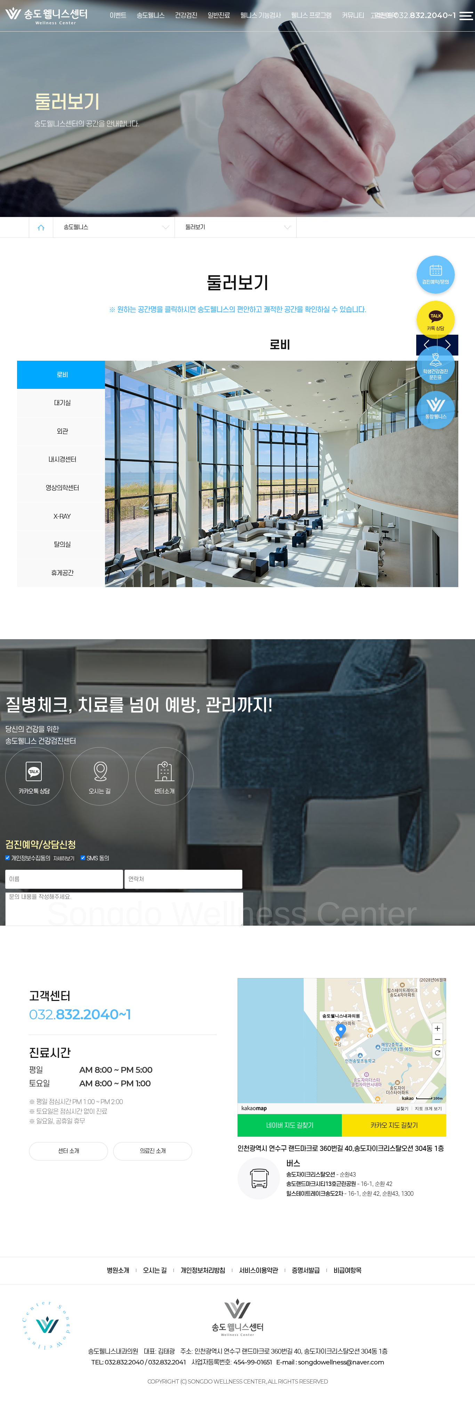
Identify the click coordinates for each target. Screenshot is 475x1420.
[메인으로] (41, 227)
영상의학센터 (62, 488)
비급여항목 (347, 1271)
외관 (62, 431)
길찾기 (402, 1108)
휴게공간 (62, 573)
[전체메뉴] (467, 15)
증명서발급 (306, 1271)
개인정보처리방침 (202, 1271)
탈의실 (62, 545)
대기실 (62, 403)
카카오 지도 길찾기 (394, 1125)
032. (425, 15)
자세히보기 (63, 858)
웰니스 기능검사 (260, 15)
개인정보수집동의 (30, 858)
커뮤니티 (353, 15)
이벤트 (118, 15)
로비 (62, 375)
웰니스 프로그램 (311, 15)
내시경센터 (62, 459)
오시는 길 (155, 1271)
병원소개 (118, 1271)
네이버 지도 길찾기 (289, 1125)
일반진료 (219, 15)
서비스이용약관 (258, 1271)
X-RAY (62, 516)
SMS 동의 (97, 858)
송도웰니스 (150, 15)
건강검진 (186, 15)
